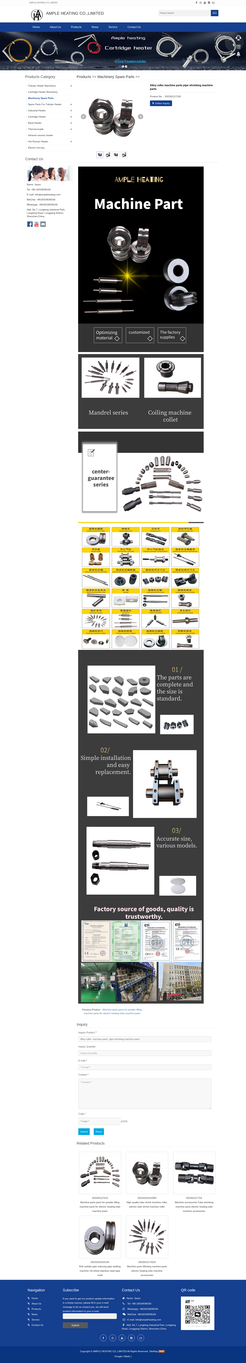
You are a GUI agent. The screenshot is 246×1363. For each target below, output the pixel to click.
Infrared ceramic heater (40, 135)
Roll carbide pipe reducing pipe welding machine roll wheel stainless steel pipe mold (100, 1270)
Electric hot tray (36, 147)
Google (118, 1356)
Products (76, 27)
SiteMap (153, 1351)
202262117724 (194, 1198)
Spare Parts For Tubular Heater (45, 104)
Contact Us (134, 27)
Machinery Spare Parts (115, 77)
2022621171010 (147, 1262)
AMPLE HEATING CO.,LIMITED (110, 1351)
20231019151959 (147, 1198)
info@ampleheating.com (48, 194)
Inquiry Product (87, 1032)
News (95, 27)
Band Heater (35, 123)
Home (36, 27)
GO (215, 13)
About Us (55, 27)
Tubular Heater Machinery (42, 85)
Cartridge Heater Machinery (43, 92)
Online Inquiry (162, 103)
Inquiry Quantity (87, 1046)
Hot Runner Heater (38, 141)
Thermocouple (36, 129)
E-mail (82, 1060)
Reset (99, 1131)
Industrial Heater (37, 110)
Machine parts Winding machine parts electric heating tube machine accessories (147, 1270)
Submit (84, 1131)
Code (82, 1113)
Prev (83, 116)
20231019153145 (100, 1262)
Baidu (127, 1356)
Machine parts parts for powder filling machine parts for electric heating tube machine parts (100, 1206)
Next (140, 116)
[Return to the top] (238, 55)
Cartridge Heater (37, 116)
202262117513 (100, 1198)
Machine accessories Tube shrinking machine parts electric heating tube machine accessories (194, 1206)
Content (83, 1074)
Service (112, 27)
